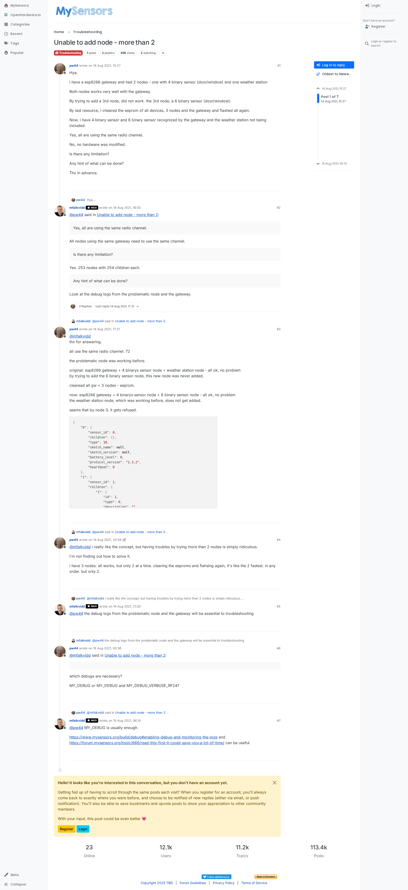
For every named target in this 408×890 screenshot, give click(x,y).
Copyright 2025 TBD (157, 883)
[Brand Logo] (84, 11)
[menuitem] (384, 5)
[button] (23, 875)
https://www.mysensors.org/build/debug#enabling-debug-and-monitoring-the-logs (143, 737)
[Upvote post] (259, 185)
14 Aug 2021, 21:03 (127, 606)
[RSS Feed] (163, 53)
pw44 (73, 65)
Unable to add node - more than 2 (127, 214)
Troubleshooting (70, 53)
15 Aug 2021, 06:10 (127, 720)
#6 (278, 648)
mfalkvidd (77, 207)
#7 (278, 720)
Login (83, 829)
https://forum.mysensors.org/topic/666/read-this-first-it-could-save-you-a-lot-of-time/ (146, 742)
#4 (278, 540)
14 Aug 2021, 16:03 (127, 207)
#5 (278, 606)
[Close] (274, 782)
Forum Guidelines (193, 883)
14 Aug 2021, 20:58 (107, 540)
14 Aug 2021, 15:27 (106, 65)
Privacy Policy (223, 883)
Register (66, 829)
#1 (278, 65)
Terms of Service (254, 883)
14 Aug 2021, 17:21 (106, 329)
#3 (278, 329)
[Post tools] (276, 185)
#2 (278, 207)
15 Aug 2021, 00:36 (107, 648)
